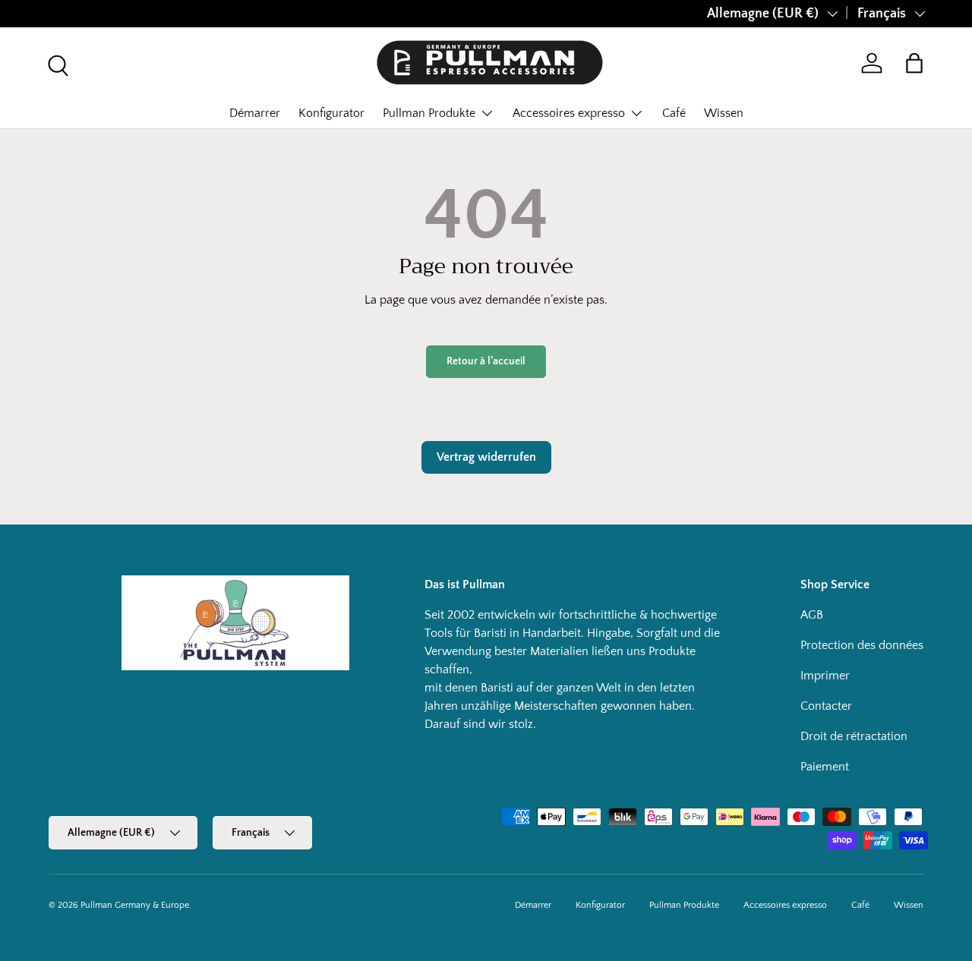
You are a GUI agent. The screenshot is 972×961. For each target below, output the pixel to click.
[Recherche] (56, 63)
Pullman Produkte (429, 113)
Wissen (723, 113)
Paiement (824, 767)
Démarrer (254, 113)
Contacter (826, 706)
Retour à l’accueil (486, 361)
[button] (914, 63)
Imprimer (825, 675)
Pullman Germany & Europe (134, 905)
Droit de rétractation (853, 736)
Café (674, 113)
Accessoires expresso (569, 113)
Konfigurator (331, 113)
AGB (811, 615)
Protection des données (861, 645)
